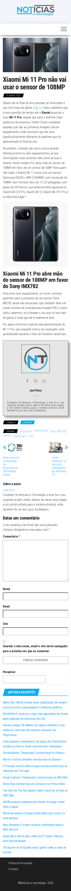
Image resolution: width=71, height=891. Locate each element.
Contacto (13, 869)
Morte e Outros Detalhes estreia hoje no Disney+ (32, 759)
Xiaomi (7, 435)
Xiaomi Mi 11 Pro (23, 436)
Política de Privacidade (20, 863)
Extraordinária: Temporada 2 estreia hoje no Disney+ (34, 753)
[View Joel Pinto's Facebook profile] (27, 381)
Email (6, 606)
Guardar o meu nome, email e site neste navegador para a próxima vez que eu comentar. (35, 648)
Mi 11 (38, 107)
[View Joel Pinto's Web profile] (35, 381)
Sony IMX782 (58, 431)
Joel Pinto (9, 490)
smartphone (41, 430)
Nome (6, 589)
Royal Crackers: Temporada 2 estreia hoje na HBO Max (35, 777)
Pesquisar (9, 672)
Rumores (27, 422)
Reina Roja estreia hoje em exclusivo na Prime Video (34, 784)
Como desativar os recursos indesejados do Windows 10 (59, 466)
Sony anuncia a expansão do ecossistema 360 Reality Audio (11, 466)
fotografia (25, 431)
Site (5, 624)
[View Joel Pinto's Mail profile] (44, 381)
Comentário (11, 536)
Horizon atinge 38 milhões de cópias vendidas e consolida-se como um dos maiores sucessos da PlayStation (34, 730)
